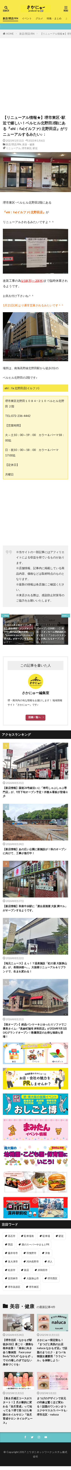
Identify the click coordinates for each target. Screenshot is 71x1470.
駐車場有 (29, 1235)
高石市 (11, 1235)
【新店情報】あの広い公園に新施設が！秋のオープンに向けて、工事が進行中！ (34, 851)
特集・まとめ (54, 18)
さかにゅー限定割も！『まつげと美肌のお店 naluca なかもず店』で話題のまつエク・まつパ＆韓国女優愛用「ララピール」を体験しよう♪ (52, 1350)
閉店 (10, 1244)
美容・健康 (28, 144)
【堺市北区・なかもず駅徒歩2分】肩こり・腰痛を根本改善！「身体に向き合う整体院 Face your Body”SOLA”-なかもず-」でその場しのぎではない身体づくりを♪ (18, 1352)
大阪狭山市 (33, 1278)
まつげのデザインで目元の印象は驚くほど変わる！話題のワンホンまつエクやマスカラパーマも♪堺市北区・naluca (52, 1406)
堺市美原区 (14, 1286)
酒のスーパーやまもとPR (35, 1244)
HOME (10, 33)
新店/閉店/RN (10, 18)
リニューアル (13, 148)
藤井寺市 (13, 1252)
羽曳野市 (31, 1252)
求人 (50, 1261)
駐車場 (46, 1235)
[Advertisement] (35, 75)
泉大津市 (13, 1261)
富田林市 (13, 1278)
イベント (27, 18)
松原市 (11, 1270)
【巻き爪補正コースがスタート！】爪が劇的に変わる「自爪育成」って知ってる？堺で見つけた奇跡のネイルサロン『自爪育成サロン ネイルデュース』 (18, 1410)
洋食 (47, 1252)
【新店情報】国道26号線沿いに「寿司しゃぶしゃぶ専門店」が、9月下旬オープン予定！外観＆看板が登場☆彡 (35, 792)
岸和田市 (43, 1270)
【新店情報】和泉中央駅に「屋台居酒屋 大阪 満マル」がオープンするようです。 (35, 908)
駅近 (35, 148)
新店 (26, 1270)
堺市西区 (52, 1278)
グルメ (39, 18)
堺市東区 (27, 148)
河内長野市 (33, 1261)
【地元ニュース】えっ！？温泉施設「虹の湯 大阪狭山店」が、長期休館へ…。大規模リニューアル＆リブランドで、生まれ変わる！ (35, 967)
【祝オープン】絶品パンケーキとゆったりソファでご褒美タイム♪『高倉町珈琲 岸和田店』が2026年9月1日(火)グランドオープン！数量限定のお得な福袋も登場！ (35, 1030)
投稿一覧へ (34, 717)
